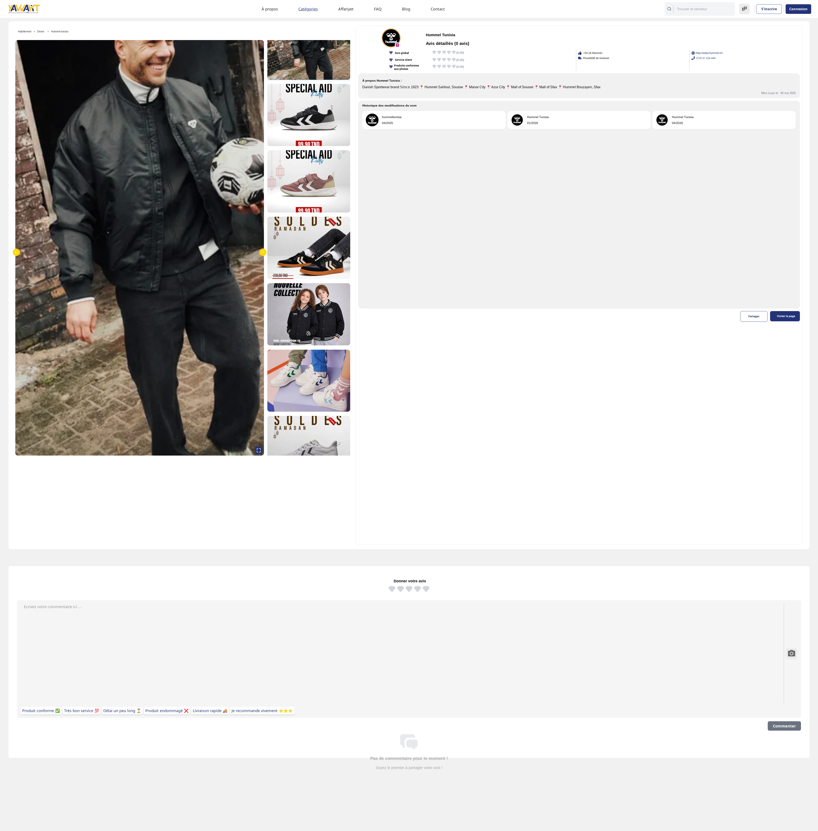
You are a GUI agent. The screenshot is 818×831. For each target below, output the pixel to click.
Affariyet (346, 9)
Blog (406, 9)
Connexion (798, 9)
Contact (438, 9)
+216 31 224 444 (706, 58)
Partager (753, 316)
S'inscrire (769, 9)
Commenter (784, 726)
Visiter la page (786, 316)
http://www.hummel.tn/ (709, 53)
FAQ (378, 9)
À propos (270, 9)
